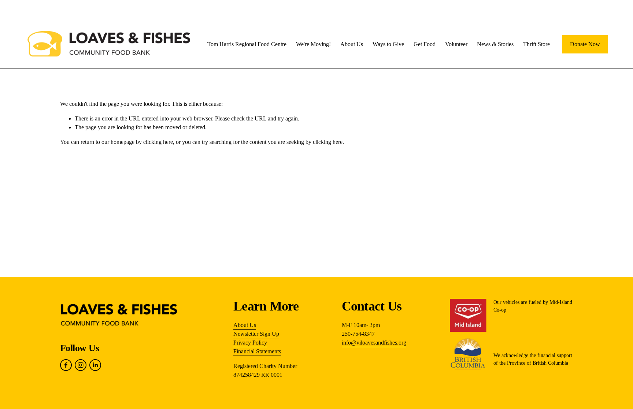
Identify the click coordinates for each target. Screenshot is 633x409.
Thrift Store (536, 44)
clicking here (158, 142)
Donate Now (585, 44)
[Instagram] (80, 365)
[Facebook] (66, 365)
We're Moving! (313, 44)
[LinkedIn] (95, 365)
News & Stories (495, 44)
